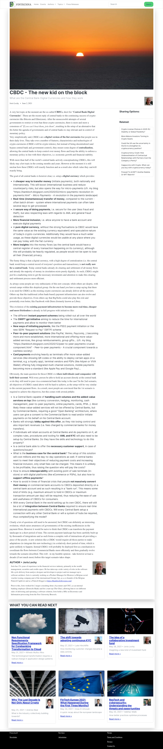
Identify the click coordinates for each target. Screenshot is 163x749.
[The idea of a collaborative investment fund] (130, 621)
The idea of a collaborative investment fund (124, 640)
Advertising (62, 737)
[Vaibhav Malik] (147, 704)
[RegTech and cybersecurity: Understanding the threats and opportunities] (130, 684)
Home (36, 4)
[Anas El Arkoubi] (98, 703)
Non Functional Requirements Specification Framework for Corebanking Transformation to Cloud (27, 643)
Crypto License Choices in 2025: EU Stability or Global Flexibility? (135, 130)
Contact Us (111, 746)
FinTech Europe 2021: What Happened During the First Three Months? (74, 702)
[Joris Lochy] (148, 101)
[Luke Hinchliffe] (98, 640)
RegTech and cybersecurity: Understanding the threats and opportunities (124, 704)
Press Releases (72, 4)
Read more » (17, 662)
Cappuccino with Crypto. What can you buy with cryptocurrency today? (136, 166)
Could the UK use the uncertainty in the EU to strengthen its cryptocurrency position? (135, 145)
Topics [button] (60, 4)
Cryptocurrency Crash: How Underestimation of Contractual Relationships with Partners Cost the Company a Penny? (136, 157)
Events (43, 4)
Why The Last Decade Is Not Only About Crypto (26, 701)
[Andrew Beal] (49, 703)
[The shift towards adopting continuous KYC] (81, 621)
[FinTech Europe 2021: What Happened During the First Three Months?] (81, 684)
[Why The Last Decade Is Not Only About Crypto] (33, 684)
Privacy (110, 741)
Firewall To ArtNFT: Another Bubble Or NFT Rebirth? (135, 173)
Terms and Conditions (114, 737)
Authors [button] (51, 4)
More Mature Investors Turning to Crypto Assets (134, 137)
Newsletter (13, 737)
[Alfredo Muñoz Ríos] (49, 643)
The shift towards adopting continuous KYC (75, 639)
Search (148, 4)
